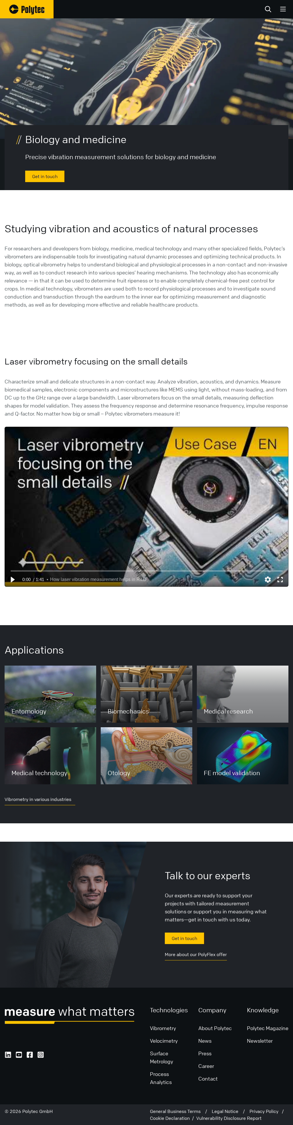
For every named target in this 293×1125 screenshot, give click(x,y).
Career (206, 1066)
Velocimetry (164, 1041)
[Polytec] (27, 9)
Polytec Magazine (267, 1028)
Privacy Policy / (267, 1111)
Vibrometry (163, 1028)
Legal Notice (227, 1111)
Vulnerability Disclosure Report (229, 1118)
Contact (208, 1078)
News (204, 1041)
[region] (146, 507)
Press (204, 1053)
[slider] (147, 570)
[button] (12, 579)
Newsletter (260, 1041)
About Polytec (215, 1028)
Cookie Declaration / (173, 1118)
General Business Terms (177, 1111)
